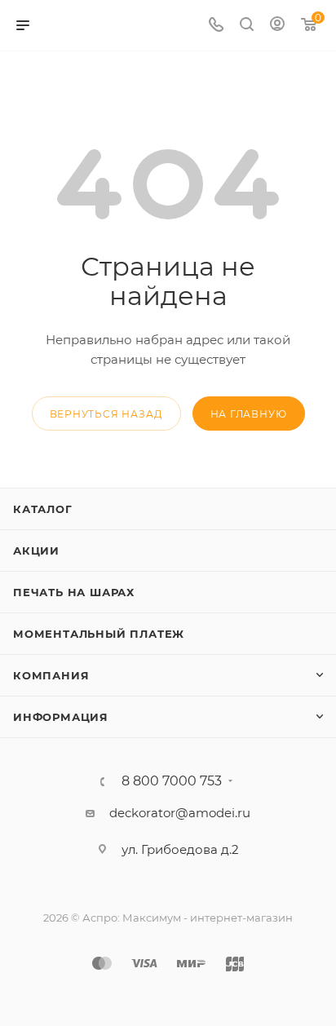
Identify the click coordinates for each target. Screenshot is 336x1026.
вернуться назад (106, 414)
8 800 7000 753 (172, 781)
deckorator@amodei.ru (179, 812)
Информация (60, 716)
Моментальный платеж (98, 633)
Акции (36, 550)
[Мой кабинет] (277, 25)
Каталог (43, 508)
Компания (51, 675)
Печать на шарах (74, 592)
